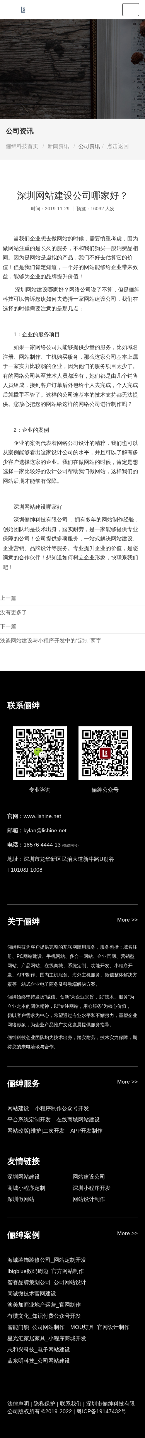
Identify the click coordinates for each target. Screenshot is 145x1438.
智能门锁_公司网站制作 (36, 1327)
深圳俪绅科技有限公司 (41, 519)
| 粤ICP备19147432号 (99, 1411)
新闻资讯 (58, 146)
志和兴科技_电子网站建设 (38, 1349)
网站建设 (18, 1108)
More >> (127, 920)
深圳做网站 (20, 1199)
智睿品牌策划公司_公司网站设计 (46, 1282)
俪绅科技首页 (22, 146)
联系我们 (127, 557)
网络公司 (67, 443)
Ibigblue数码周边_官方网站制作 (45, 1271)
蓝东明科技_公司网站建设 (38, 1361)
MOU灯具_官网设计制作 (100, 1327)
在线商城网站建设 (78, 1119)
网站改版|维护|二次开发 (36, 1131)
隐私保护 (44, 1404)
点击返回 (118, 146)
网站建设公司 (100, 299)
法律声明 (18, 1404)
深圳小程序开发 (92, 1188)
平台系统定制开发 (29, 1119)
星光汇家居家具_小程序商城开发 (46, 1338)
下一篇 (50, 633)
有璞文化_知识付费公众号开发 (44, 1316)
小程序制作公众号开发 (62, 1108)
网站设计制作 (89, 1199)
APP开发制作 (86, 1131)
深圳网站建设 (31, 289)
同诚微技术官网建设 (31, 1293)
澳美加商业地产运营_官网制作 (44, 1305)
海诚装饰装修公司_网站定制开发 (46, 1260)
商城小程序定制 (26, 1188)
